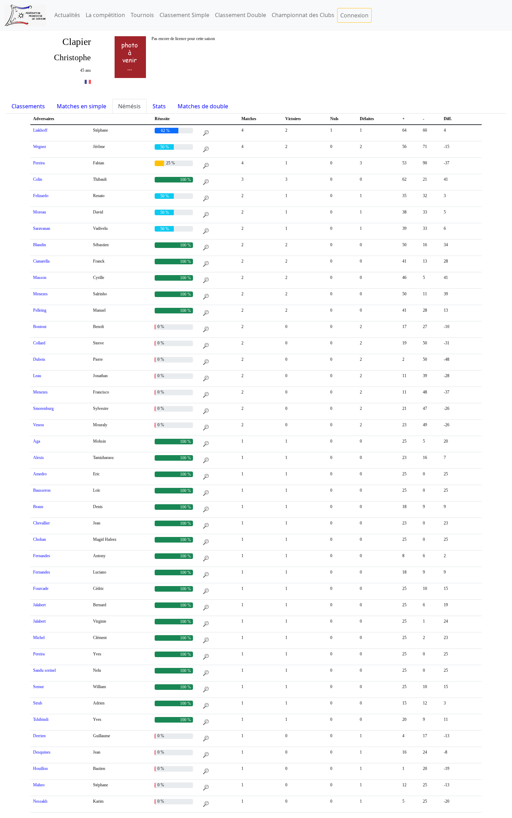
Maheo (39, 784)
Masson (39, 277)
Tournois (142, 15)
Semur (38, 686)
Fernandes (41, 555)
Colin (37, 179)
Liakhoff (40, 130)
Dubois (39, 359)
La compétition (105, 15)
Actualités (67, 15)
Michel (39, 637)
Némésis (129, 106)
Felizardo (40, 195)
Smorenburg (43, 408)
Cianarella (41, 261)
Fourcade (40, 588)
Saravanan (41, 228)
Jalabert (39, 604)
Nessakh (40, 801)
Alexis (38, 457)
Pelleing (39, 310)
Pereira (39, 163)
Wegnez (39, 146)
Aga (36, 441)
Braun (38, 506)
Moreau (39, 212)
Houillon (40, 768)
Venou (38, 424)
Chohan (39, 539)
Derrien (39, 735)
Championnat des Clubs (303, 15)
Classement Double (240, 15)
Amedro (40, 474)
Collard (39, 343)
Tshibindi (40, 719)
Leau (37, 375)
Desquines (42, 752)
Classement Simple (184, 15)
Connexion (354, 15)
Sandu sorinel (44, 670)
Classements (28, 106)
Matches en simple (81, 106)
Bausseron (42, 490)
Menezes (40, 293)
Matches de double (203, 106)
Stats (159, 106)
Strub (37, 703)
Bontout (39, 326)
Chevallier (41, 523)
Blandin (39, 244)
